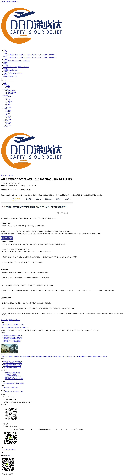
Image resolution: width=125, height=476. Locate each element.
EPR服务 (5, 76)
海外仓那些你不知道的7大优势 (12, 373)
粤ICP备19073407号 (5, 429)
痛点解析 (15, 70)
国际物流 (11, 320)
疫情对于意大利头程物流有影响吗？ (14, 379)
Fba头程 (15, 67)
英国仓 (5, 53)
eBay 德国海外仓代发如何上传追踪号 (12, 338)
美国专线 (95, 356)
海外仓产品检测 (36, 54)
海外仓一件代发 (19, 54)
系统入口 (7, 1)
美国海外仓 (27, 356)
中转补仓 (45, 356)
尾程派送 (55, 356)
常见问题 (5, 65)
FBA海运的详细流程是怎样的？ (13, 376)
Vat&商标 (5, 74)
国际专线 (5, 62)
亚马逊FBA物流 (61, 356)
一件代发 (50, 356)
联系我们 (10, 73)
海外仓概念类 (4, 320)
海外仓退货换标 (10, 54)
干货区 (5, 68)
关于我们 (5, 71)
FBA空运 (73, 356)
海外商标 (26, 67)
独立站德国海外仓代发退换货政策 (12, 341)
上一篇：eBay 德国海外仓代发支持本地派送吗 (12, 325)
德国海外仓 (21, 356)
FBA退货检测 (16, 320)
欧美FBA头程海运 (8, 61)
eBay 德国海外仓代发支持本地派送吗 (12, 335)
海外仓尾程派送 (44, 54)
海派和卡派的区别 (9, 377)
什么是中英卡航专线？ (10, 374)
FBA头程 (5, 59)
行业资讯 (10, 70)
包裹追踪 (12, 1)
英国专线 (5, 64)
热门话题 (5, 70)
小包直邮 (78, 356)
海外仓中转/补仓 (27, 54)
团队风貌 (15, 73)
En (1, 174)
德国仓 (5, 56)
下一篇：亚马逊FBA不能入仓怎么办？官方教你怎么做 (14, 327)
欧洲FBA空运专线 (17, 61)
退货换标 (33, 356)
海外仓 (5, 51)
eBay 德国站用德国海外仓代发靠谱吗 (12, 337)
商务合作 (20, 73)
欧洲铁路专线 (84, 356)
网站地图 (3, 1)
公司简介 (5, 73)
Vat (23, 67)
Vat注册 (10, 76)
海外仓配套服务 (53, 54)
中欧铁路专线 (26, 61)
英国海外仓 (15, 356)
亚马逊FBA (10, 67)
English (17, 1)
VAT (18, 383)
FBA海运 (68, 356)
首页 (4, 50)
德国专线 (100, 356)
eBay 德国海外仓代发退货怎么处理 (12, 340)
